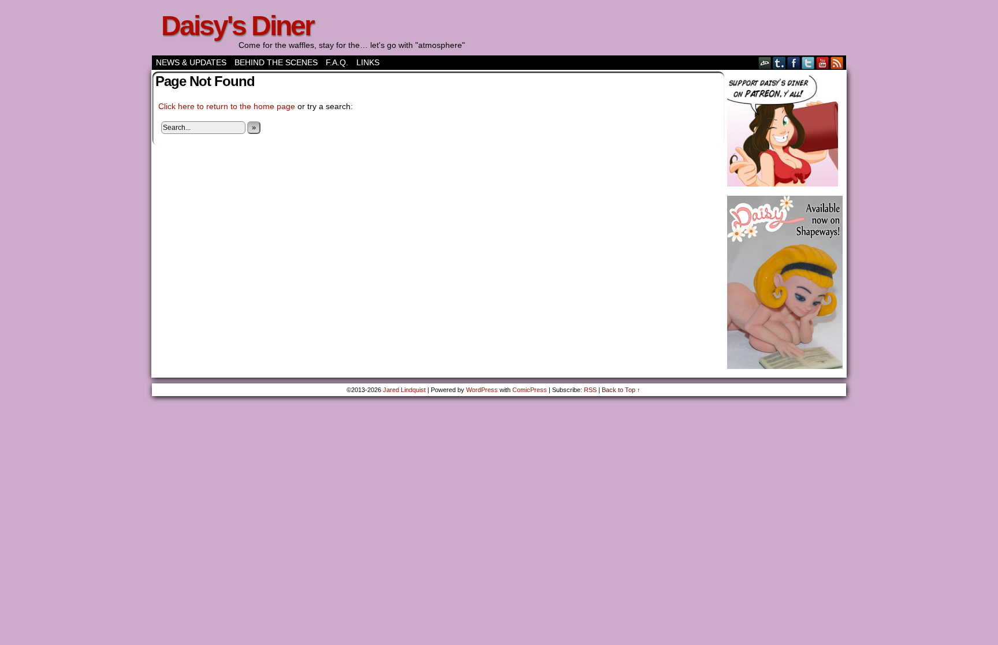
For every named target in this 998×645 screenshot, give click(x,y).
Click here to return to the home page (226, 106)
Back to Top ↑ (621, 389)
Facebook (794, 62)
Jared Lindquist (404, 389)
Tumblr (779, 62)
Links (367, 62)
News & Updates (191, 62)
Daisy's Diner (237, 25)
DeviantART (765, 62)
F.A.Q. (337, 62)
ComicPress (529, 389)
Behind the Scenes (276, 62)
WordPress (482, 389)
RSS (837, 62)
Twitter (808, 62)
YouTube (822, 62)
